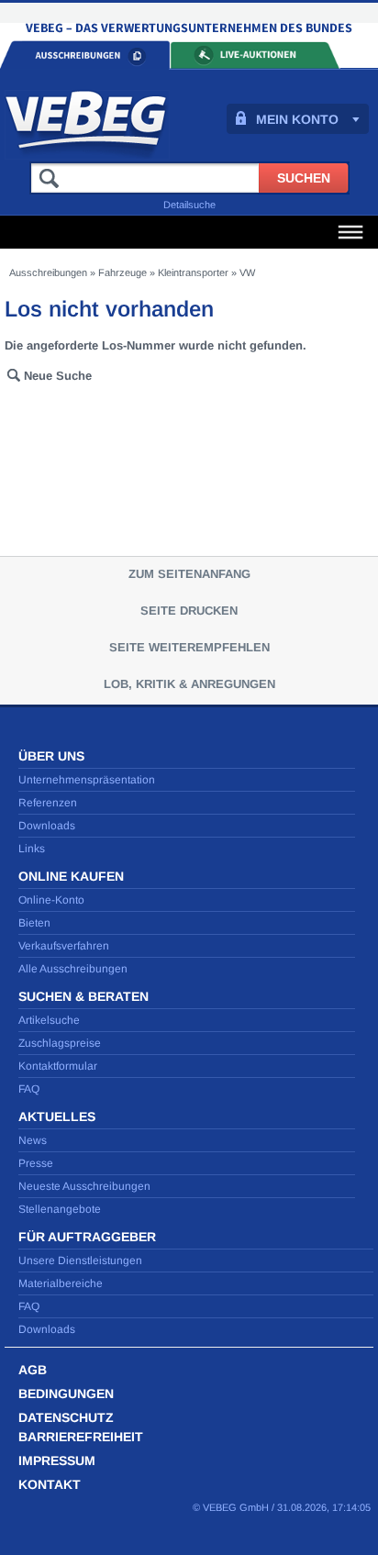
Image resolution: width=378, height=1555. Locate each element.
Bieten (34, 922)
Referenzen (47, 802)
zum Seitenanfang (189, 574)
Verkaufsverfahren (63, 945)
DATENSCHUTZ (66, 1417)
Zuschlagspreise (59, 1043)
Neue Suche (58, 376)
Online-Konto (51, 900)
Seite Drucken (189, 610)
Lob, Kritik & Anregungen (189, 684)
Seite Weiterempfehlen (189, 647)
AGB (32, 1369)
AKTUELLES (56, 1116)
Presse (35, 1163)
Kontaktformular (57, 1066)
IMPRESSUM (56, 1460)
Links (31, 848)
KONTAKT (49, 1484)
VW (247, 272)
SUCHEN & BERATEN (83, 996)
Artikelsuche (49, 1020)
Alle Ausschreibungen (73, 968)
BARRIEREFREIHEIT (80, 1436)
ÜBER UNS (51, 756)
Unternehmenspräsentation (86, 779)
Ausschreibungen (48, 272)
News (32, 1140)
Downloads (46, 825)
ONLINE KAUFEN (71, 876)
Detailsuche (189, 204)
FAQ (28, 1089)
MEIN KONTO (297, 119)
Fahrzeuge (122, 272)
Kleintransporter (193, 272)
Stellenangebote (59, 1209)
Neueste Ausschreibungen (84, 1186)
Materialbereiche (60, 1283)
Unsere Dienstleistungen (80, 1260)
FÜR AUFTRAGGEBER (87, 1236)
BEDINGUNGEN (66, 1393)
